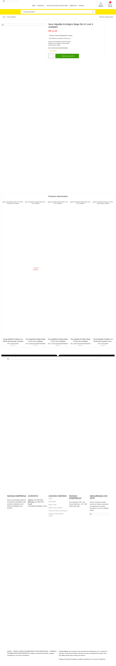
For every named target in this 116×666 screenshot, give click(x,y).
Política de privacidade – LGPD (56, 515)
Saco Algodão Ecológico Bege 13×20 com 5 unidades (80, 340)
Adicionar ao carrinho (68, 56)
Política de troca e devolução (57, 5)
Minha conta (52, 504)
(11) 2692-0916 (39, 502)
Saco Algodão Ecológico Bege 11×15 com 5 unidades (35, 340)
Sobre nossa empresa (56, 508)
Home (33, 5)
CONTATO (81, 5)
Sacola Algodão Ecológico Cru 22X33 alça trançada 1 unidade (13, 340)
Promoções (52, 501)
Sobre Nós (73, 5)
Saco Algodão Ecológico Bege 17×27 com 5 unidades (58, 340)
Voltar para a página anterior (106, 17)
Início (4, 17)
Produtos (40, 5)
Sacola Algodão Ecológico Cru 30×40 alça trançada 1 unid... (103, 340)
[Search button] (93, 12)
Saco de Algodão (11, 17)
